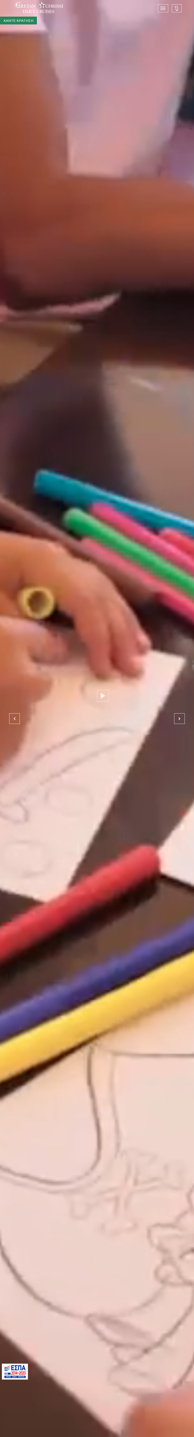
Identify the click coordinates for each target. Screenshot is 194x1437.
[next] (179, 718)
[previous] (14, 718)
